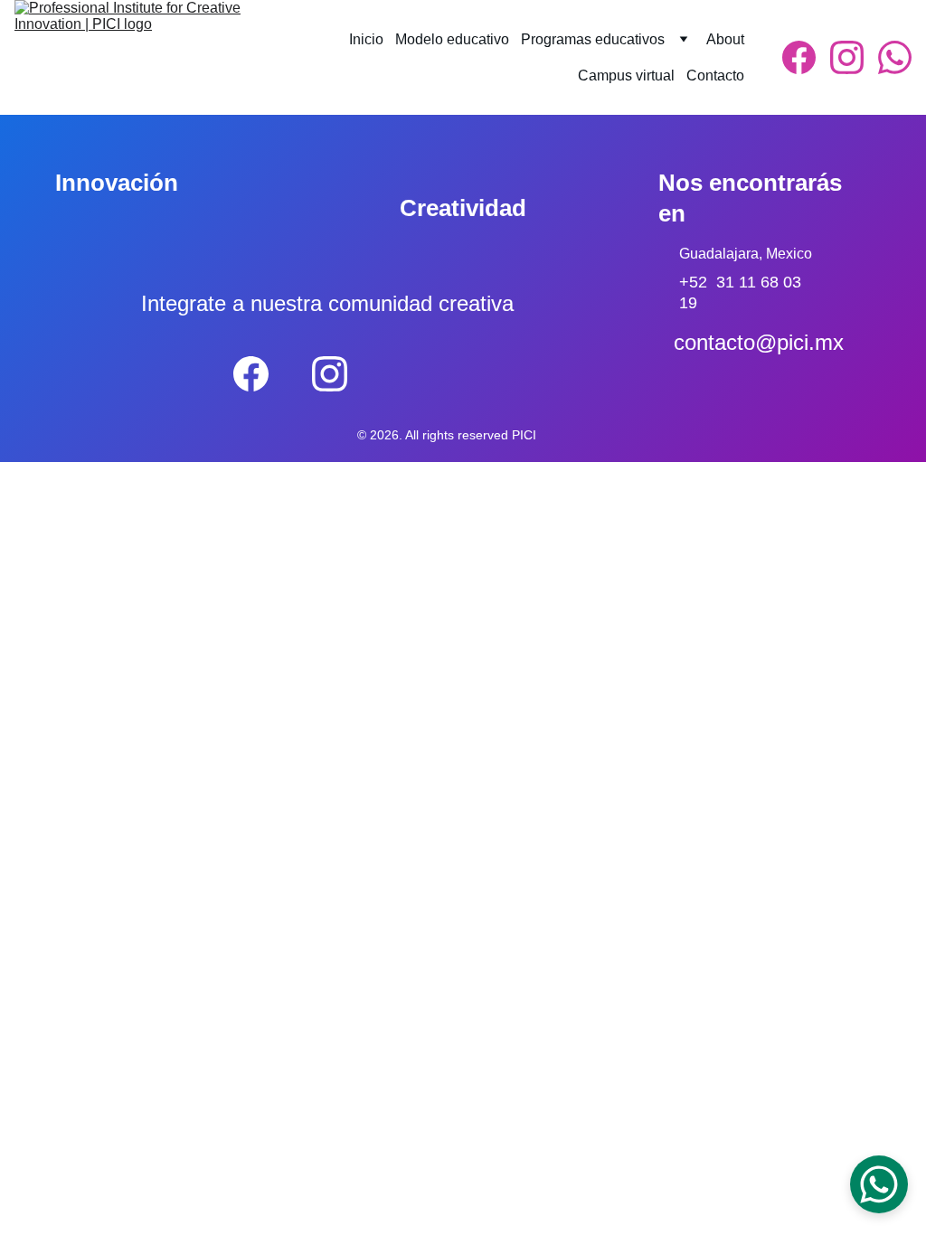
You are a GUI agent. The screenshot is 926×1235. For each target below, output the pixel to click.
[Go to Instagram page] (854, 57)
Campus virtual (626, 75)
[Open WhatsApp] (879, 1184)
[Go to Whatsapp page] (895, 57)
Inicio (366, 39)
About (725, 39)
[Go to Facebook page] (806, 57)
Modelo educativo (452, 39)
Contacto (715, 75)
